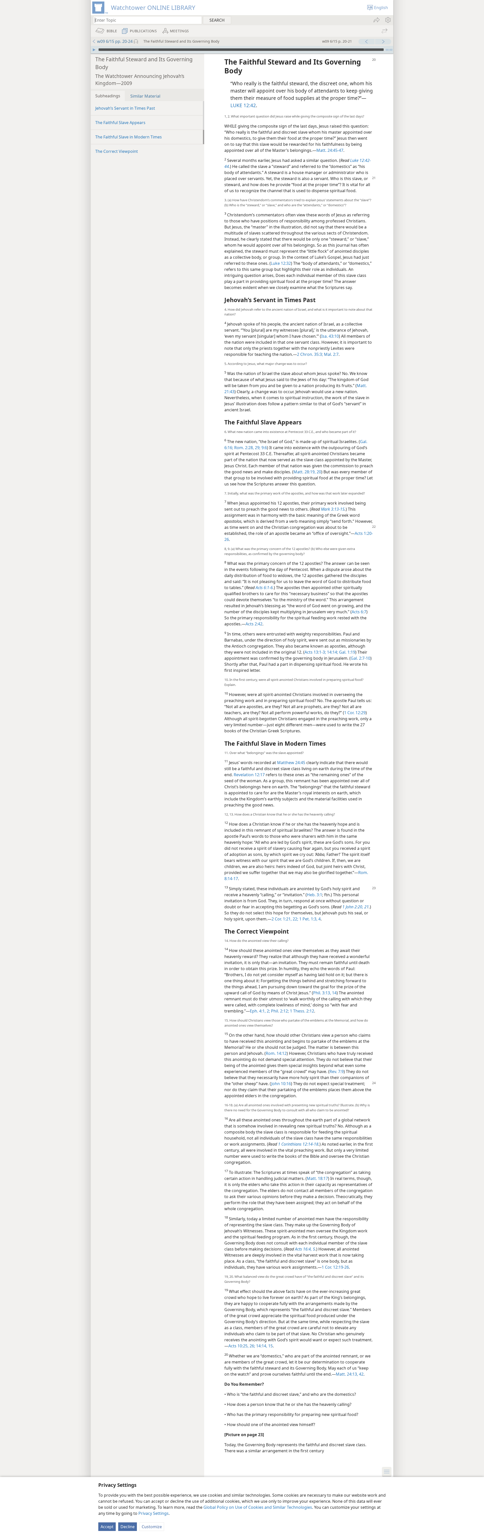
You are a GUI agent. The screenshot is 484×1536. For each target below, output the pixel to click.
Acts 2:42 (254, 624)
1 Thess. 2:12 (301, 1011)
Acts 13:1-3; (315, 652)
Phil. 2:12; (279, 1011)
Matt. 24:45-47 (329, 150)
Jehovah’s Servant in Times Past (125, 108)
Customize (152, 1526)
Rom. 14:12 (276, 1053)
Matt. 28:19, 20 (307, 472)
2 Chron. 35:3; (310, 354)
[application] (242, 49)
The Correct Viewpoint (116, 151)
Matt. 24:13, (347, 1374)
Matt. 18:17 (317, 1178)
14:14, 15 (264, 1346)
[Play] (94, 50)
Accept (107, 1526)
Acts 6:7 (359, 612)
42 (361, 1374)
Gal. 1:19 (346, 652)
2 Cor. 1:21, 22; (284, 919)
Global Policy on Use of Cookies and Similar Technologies (257, 1507)
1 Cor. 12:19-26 (335, 1267)
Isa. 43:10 (330, 336)
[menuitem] (387, 20)
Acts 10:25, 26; (241, 1346)
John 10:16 (281, 1083)
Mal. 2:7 (331, 354)
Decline (127, 1526)
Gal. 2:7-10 (360, 658)
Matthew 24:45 (291, 762)
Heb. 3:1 (314, 894)
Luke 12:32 (281, 263)
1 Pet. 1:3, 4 (309, 919)
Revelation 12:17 (249, 774)
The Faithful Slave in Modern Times (128, 137)
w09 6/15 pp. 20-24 (115, 41)
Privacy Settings (153, 1513)
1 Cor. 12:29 (355, 712)
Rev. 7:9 (336, 1071)
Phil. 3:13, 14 (325, 993)
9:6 (263, 447)
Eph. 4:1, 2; (260, 1011)
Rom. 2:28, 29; (246, 447)
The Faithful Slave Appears (120, 122)
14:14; (332, 652)
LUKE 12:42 (243, 105)
